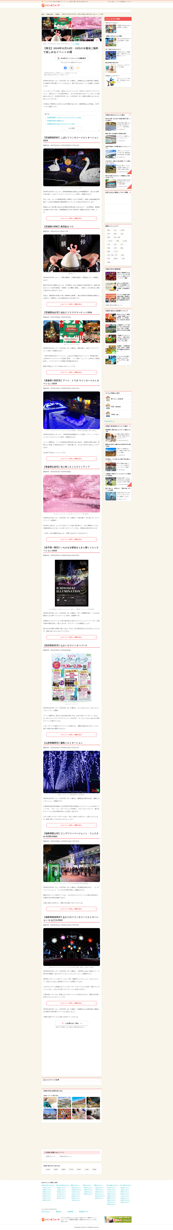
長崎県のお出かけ (125, 1192)
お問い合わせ (45, 1211)
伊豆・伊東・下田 (112, 255)
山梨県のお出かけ (61, 1189)
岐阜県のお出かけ (88, 1189)
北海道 (48, 1169)
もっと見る (72, 128)
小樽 (123, 258)
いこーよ (46, 1)
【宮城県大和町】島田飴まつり (55, 120)
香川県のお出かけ (111, 1202)
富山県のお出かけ (61, 1196)
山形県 (87, 1169)
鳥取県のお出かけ (111, 1194)
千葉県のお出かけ (76, 1192)
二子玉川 (110, 241)
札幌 (118, 241)
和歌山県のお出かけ (100, 1196)
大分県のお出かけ (125, 1196)
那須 (109, 237)
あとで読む (111, 1)
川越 (122, 255)
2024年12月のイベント (66, 1156)
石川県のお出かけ (61, 1194)
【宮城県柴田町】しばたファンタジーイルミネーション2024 (64, 117)
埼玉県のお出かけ (76, 1194)
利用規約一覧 (83, 1211)
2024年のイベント (51, 1156)
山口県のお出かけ (111, 1192)
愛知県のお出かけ (88, 1187)
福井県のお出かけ (61, 1198)
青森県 (63, 1169)
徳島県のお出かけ (111, 1204)
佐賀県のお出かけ (125, 1189)
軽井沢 (116, 258)
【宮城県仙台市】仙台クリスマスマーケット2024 (61, 124)
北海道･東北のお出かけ (48, 1185)
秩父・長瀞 (117, 237)
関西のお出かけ (98, 1185)
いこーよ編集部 (75, 43)
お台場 (125, 241)
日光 (109, 244)
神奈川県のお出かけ (76, 1189)
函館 (109, 262)
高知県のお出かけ (111, 1200)
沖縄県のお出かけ (125, 1202)
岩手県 (71, 1169)
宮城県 (56, 1169)
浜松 (109, 258)
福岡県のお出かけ (125, 1187)
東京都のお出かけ (76, 1187)
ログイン (129, 1)
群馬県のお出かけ (76, 1196)
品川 (115, 244)
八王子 (116, 251)
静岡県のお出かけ (88, 1194)
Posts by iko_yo (110, 421)
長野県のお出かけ (61, 1187)
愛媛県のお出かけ (111, 1198)
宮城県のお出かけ (47, 1189)
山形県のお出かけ (47, 1198)
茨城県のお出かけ (76, 1200)
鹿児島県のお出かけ (125, 1200)
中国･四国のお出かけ (112, 1185)
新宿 (115, 233)
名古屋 (122, 230)
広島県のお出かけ (111, 1187)
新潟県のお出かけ (61, 1192)
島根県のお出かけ (111, 1196)
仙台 (115, 230)
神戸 (109, 233)
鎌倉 (109, 251)
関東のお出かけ (75, 1185)
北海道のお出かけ (47, 1187)
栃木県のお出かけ (76, 1198)
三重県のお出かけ (88, 1192)
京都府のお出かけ (99, 1189)
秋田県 (79, 1169)
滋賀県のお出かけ (99, 1198)
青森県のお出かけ (47, 1192)
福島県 (94, 1169)
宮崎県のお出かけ (125, 1198)
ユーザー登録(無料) (121, 1)
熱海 (122, 248)
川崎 (122, 233)
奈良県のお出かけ (99, 1194)
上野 (115, 248)
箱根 (109, 248)
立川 (122, 244)
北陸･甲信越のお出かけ (62, 1185)
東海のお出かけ (87, 1185)
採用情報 (70, 1211)
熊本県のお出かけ (125, 1194)
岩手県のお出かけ (47, 1194)
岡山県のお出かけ (111, 1189)
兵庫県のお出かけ (99, 1192)
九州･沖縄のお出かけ (125, 1185)
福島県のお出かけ (47, 1200)
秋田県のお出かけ (47, 1196)
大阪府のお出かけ (99, 1187)
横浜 (109, 230)
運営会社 (59, 1211)
